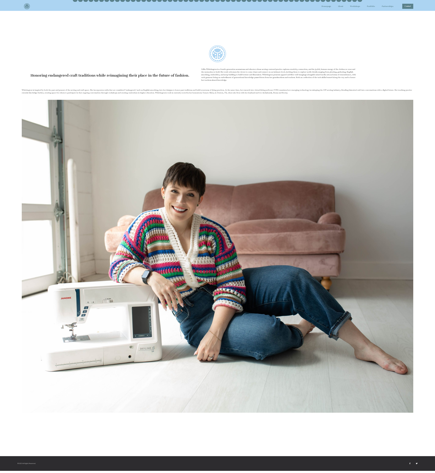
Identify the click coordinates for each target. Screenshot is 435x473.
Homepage (326, 6)
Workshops (355, 6)
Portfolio (371, 6)
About (340, 6)
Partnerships (387, 6)
